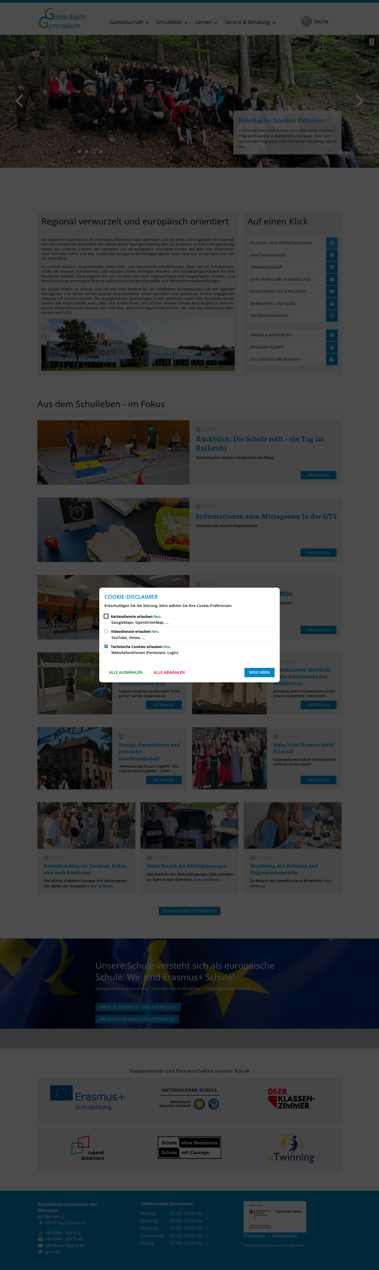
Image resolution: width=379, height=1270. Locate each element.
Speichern (259, 672)
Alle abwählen (169, 672)
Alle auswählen (126, 672)
